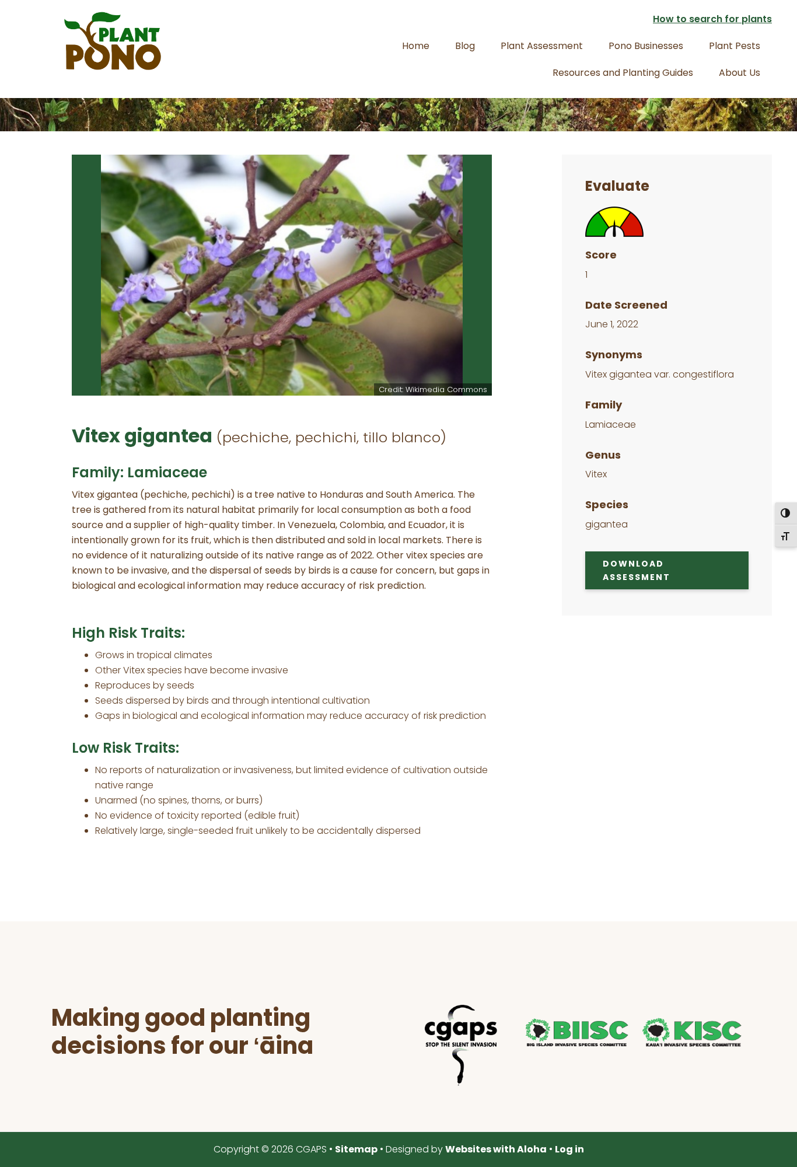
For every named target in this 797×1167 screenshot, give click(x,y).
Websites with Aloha (496, 1149)
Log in (569, 1149)
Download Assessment (636, 570)
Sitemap (356, 1149)
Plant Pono (112, 41)
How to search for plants (712, 19)
